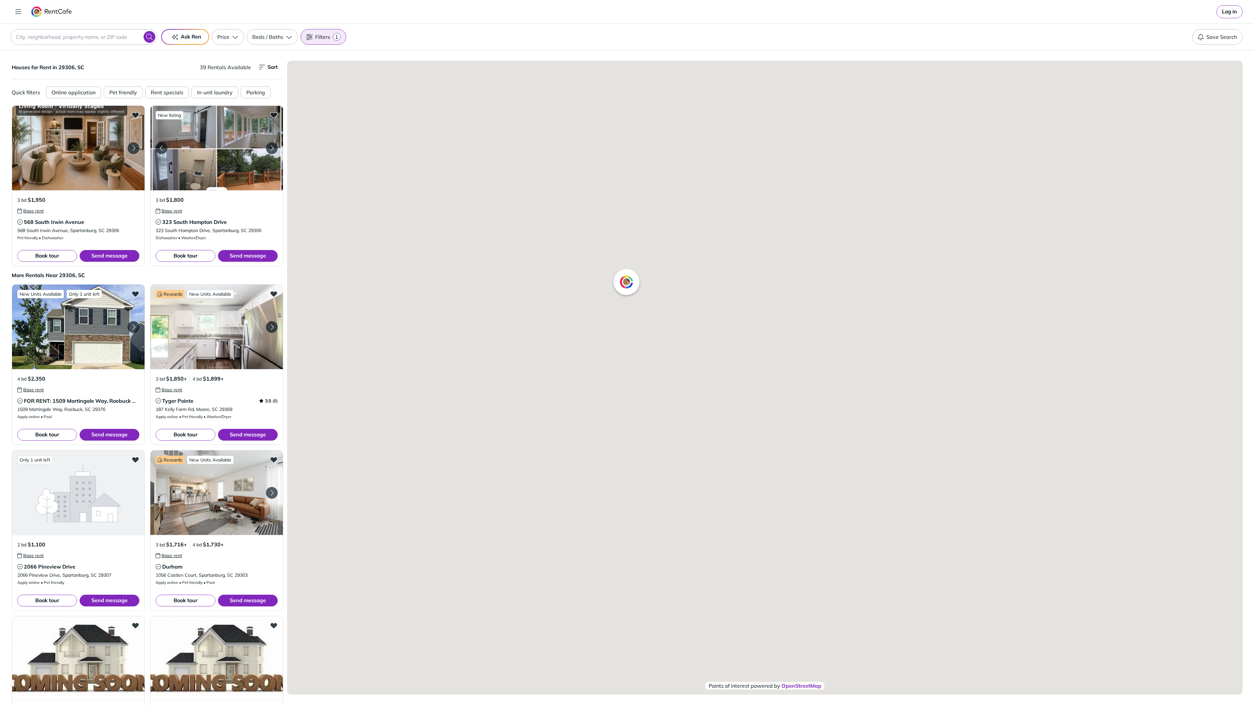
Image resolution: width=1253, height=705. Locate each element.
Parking (255, 92)
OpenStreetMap (801, 685)
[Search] (149, 37)
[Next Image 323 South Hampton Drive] (272, 148)
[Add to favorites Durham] (274, 459)
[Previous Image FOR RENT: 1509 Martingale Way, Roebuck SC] (23, 327)
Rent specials (167, 92)
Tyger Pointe (177, 401)
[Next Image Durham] (272, 493)
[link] (1229, 11)
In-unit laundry (215, 92)
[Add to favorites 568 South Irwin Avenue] (135, 115)
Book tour (47, 255)
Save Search (1221, 37)
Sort (273, 67)
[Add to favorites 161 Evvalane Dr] (135, 625)
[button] (78, 148)
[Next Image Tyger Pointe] (272, 327)
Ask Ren (191, 36)
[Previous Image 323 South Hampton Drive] (161, 148)
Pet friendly (123, 92)
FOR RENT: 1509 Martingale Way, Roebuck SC (81, 401)
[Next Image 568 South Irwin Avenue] (133, 148)
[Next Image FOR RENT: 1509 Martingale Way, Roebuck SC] (133, 327)
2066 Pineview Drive (49, 566)
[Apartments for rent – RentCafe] (51, 12)
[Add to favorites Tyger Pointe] (274, 294)
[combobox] (83, 37)
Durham (172, 566)
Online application (74, 92)
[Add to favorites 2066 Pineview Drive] (135, 459)
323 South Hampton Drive (194, 222)
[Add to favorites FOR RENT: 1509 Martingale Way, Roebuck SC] (135, 294)
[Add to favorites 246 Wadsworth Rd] (274, 625)
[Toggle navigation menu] (18, 12)
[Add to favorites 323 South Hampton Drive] (274, 115)
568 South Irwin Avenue (54, 222)
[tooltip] (30, 211)
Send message (109, 255)
